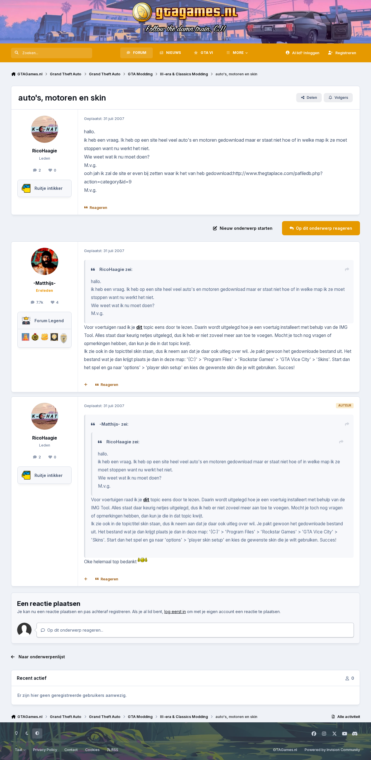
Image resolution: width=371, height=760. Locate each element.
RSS (114, 750)
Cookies (92, 750)
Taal (19, 750)
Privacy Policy (45, 750)
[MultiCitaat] (85, 384)
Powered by (332, 750)
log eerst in (175, 611)
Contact (71, 750)
